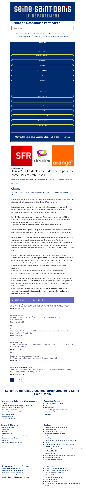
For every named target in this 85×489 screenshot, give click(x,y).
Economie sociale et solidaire (54, 403)
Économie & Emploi (61, 34)
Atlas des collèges (51, 479)
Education (5, 440)
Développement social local (54, 431)
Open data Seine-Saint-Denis (54, 473)
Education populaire (8, 427)
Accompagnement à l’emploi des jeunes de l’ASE (61, 455)
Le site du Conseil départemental (56, 468)
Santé (47, 442)
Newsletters (19, 168)
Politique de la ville (8, 414)
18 (23, 380)
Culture (4, 431)
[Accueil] (42, 11)
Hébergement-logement (53, 457)
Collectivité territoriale (42, 55)
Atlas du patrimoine (51, 481)
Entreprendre (49, 407)
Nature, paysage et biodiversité (12, 407)
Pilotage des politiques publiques (13, 470)
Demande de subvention (42, 116)
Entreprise (42, 65)
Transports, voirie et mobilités (12, 412)
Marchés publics (42, 101)
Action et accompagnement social (56, 433)
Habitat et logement (8, 416)
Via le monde (42, 80)
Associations (42, 60)
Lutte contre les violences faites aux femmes (59, 444)
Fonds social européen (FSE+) (12, 442)
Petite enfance (49, 436)
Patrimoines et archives (10, 438)
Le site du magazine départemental (56, 470)
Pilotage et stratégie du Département (55, 36)
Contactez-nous (42, 96)
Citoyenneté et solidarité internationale (15, 436)
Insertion (48, 414)
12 (19, 380)
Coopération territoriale (10, 475)
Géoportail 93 (49, 475)
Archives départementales (53, 477)
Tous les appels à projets (43, 106)
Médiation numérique (52, 446)
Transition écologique (9, 418)
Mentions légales (42, 121)
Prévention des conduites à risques (56, 427)
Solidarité (37, 36)
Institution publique (42, 70)
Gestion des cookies (42, 126)
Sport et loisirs (7, 433)
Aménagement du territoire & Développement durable (33, 34)
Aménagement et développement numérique (17, 405)
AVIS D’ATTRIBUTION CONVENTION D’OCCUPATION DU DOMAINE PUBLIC (40, 306)
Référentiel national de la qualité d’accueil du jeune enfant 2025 (33, 358)
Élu (42, 75)
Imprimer (16, 188)
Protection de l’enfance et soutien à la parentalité (61, 440)
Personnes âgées (50, 429)
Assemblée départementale (11, 468)
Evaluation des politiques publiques (13, 473)
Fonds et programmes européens (56, 410)
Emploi (47, 405)
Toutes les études (42, 111)
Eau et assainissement (9, 410)
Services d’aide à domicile (53, 459)
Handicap (48, 438)
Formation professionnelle (53, 412)
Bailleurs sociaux (50, 453)
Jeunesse (5, 429)
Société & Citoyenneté (23, 36)
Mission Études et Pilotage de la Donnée (15, 477)
